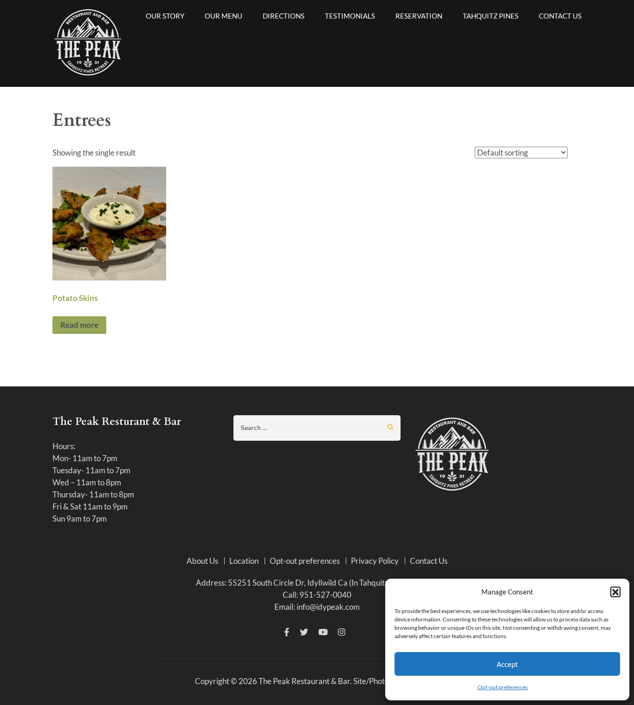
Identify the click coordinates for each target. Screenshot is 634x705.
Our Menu (223, 16)
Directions (283, 16)
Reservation (418, 16)
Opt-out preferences (503, 687)
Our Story (165, 16)
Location (244, 561)
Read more (79, 325)
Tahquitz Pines (490, 16)
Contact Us (560, 16)
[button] (615, 591)
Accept (507, 664)
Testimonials (350, 16)
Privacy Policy (375, 561)
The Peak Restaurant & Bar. (305, 681)
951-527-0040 (325, 595)
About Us (202, 561)
